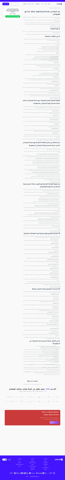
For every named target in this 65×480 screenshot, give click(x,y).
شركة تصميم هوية (29, 184)
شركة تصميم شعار (44, 341)
